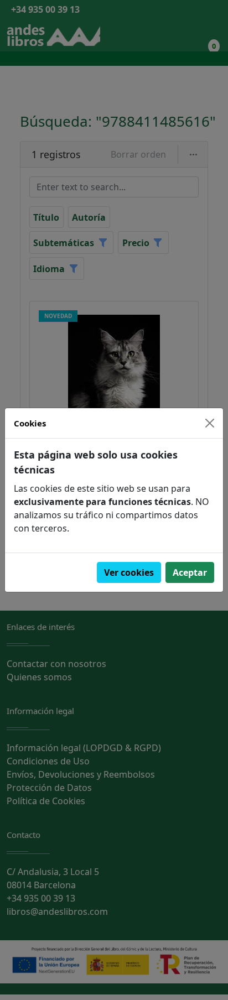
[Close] (210, 423)
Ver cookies (129, 572)
